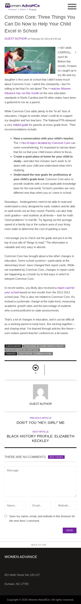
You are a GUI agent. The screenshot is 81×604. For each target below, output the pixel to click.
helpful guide (20, 124)
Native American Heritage (22, 350)
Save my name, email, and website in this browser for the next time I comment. (42, 518)
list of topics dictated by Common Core (46, 142)
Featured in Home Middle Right (44, 346)
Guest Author (16, 38)
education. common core (35, 354)
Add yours (56, 457)
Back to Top (38, 545)
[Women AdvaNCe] (22, 7)
